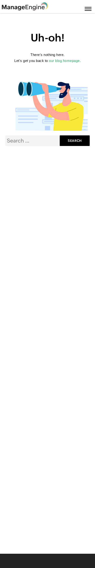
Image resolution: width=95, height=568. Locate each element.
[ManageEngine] (30, 6)
